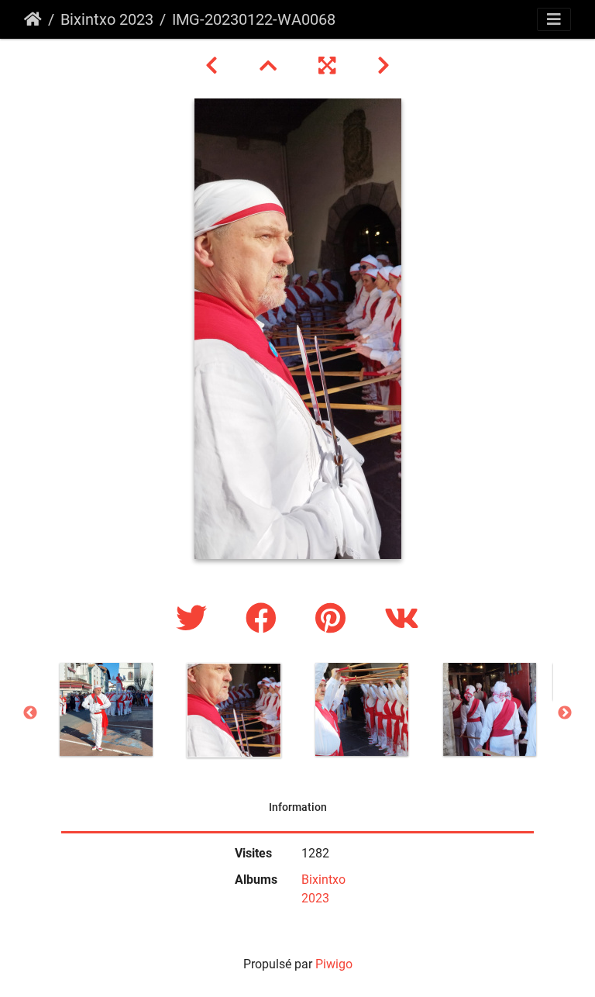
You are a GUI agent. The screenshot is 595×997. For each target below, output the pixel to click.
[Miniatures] (270, 66)
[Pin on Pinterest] (334, 619)
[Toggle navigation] (554, 19)
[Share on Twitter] (195, 619)
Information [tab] (298, 807)
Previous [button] (30, 713)
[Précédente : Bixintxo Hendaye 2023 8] (214, 66)
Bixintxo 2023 (106, 19)
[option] (106, 709)
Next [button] (565, 713)
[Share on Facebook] (265, 619)
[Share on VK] (402, 619)
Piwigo (334, 964)
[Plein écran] (329, 66)
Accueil (33, 19)
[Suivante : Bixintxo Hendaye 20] (383, 66)
